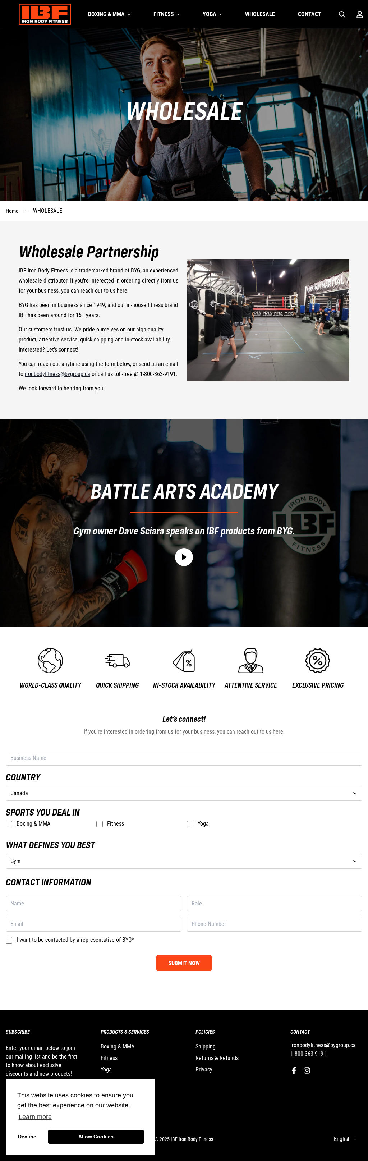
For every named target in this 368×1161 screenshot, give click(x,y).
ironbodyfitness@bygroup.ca (57, 374)
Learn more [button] (35, 1116)
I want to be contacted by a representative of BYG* (75, 939)
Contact (309, 14)
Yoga (209, 14)
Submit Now (184, 963)
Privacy (204, 1069)
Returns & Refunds (217, 1058)
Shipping (206, 1046)
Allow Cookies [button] (96, 1136)
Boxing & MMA (106, 14)
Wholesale (260, 14)
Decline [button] (27, 1136)
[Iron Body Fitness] (45, 14)
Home (12, 211)
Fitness (163, 14)
